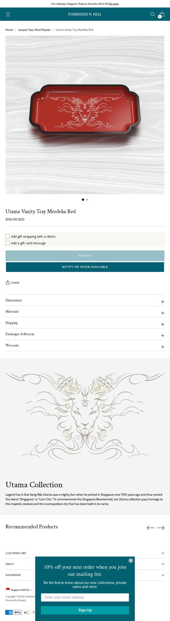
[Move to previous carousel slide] (150, 528)
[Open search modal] (152, 14)
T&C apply (113, 3)
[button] (85, 267)
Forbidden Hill (32, 596)
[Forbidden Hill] (85, 14)
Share (15, 282)
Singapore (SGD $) (20, 589)
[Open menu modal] (7, 14)
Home (9, 29)
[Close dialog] (131, 560)
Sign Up (85, 610)
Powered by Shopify (16, 600)
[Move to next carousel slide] (160, 527)
